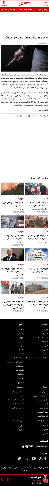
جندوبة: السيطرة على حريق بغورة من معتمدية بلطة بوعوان (13, 205)
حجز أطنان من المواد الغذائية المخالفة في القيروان (15, 238)
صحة (21, 329)
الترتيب (45, 404)
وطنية (21, 333)
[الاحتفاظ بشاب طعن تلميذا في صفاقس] (24, 58)
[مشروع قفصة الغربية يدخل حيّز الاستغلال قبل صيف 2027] (36, 287)
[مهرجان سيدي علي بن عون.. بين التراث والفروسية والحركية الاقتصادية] (36, 254)
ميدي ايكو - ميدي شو (15, 362)
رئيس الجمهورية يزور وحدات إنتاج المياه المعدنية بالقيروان (12, 271)
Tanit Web (24, 471)
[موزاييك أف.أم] (25, 3)
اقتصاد (21, 349)
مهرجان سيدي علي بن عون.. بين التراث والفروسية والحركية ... (37, 271)
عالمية (21, 341)
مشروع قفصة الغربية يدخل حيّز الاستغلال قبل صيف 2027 (37, 304)
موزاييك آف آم (18, 357)
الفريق (45, 329)
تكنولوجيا (20, 370)
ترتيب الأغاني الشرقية (16, 399)
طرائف (21, 378)
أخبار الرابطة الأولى (41, 395)
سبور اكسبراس (42, 412)
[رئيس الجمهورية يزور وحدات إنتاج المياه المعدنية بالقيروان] (12, 254)
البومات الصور (42, 416)
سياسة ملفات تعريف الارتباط (37, 357)
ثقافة (21, 353)
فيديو (21, 429)
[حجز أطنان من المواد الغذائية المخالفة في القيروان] (12, 221)
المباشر (45, 345)
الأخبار (45, 433)
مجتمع (21, 382)
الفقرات (45, 429)
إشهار (46, 353)
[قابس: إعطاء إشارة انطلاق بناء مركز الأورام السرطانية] (36, 221)
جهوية (45, 32)
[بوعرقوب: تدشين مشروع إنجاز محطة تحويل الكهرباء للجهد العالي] (12, 287)
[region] (24, 20)
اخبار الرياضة (43, 391)
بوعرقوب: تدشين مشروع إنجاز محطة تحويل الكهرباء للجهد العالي (13, 304)
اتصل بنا (45, 349)
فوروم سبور (43, 408)
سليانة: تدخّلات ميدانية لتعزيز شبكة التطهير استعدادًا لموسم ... (39, 205)
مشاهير (21, 374)
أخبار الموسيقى (18, 391)
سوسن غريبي (37, 480)
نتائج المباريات (42, 399)
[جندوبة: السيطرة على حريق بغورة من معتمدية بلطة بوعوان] (12, 189)
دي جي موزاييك (18, 408)
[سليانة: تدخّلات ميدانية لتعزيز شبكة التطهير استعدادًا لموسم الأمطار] (36, 189)
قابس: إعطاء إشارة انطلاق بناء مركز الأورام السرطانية (38, 237)
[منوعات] (45, 479)
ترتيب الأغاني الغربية (16, 404)
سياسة (21, 345)
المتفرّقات (20, 366)
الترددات (45, 341)
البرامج (45, 333)
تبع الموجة (36, 477)
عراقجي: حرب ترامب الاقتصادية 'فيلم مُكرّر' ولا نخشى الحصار (24, 9)
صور (22, 425)
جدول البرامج (43, 337)
